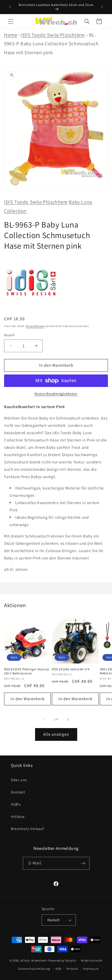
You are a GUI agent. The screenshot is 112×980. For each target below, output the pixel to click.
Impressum (91, 969)
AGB (58, 969)
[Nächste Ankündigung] (102, 7)
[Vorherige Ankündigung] (10, 7)
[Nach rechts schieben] (68, 719)
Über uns (19, 779)
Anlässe (17, 816)
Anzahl (9, 335)
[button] (11, 21)
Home (10, 35)
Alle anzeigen (56, 734)
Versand (72, 969)
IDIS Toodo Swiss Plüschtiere (53, 35)
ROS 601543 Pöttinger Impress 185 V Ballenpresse (26, 671)
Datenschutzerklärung (34, 969)
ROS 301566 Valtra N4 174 (70, 669)
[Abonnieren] (83, 863)
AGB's (16, 804)
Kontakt (18, 792)
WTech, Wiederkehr (33, 960)
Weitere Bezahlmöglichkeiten (56, 394)
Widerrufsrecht (91, 960)
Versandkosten (35, 326)
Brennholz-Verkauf (27, 828)
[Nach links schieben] (44, 719)
